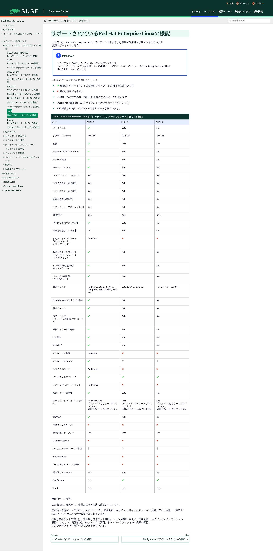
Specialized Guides (12, 190)
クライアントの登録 (14, 140)
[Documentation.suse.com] (45, 20)
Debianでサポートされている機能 (23, 98)
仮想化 (8, 164)
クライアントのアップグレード (20, 144)
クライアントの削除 (14, 148)
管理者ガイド (9, 173)
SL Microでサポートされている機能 (24, 67)
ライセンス (8, 25)
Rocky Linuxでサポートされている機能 (164, 539)
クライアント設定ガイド (15, 41)
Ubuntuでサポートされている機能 (23, 127)
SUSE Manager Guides (12, 21)
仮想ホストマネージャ (15, 169)
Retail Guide (9, 181)
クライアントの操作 (14, 153)
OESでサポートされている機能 (22, 102)
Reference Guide (11, 177)
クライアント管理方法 (15, 136)
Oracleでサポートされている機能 (23, 106)
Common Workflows (13, 186)
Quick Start (8, 29)
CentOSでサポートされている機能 (23, 94)
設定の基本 (10, 131)
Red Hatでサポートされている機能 (21, 113)
